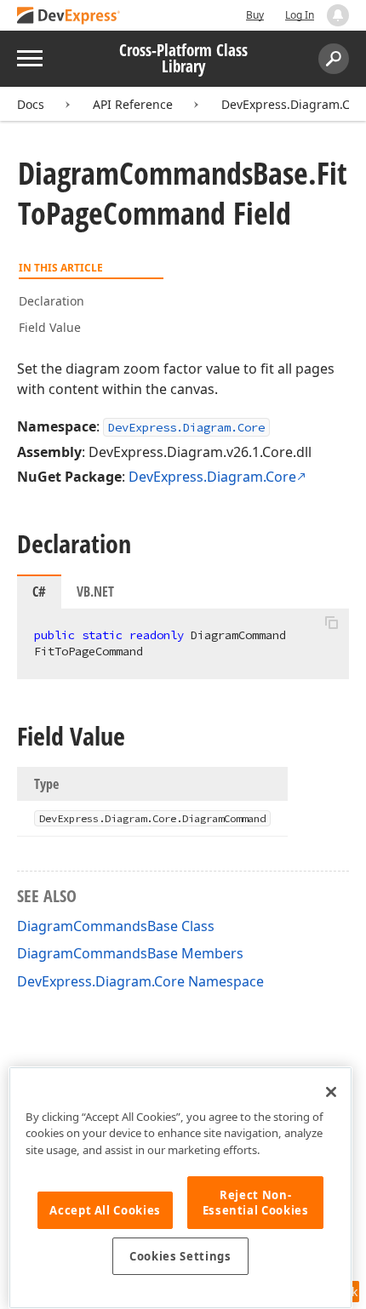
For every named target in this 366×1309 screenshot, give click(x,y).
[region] (180, 1187)
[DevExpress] (69, 16)
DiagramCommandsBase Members (130, 953)
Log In (299, 15)
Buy (255, 15)
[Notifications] (338, 15)
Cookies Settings (180, 1256)
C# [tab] (39, 591)
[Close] (331, 1092)
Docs (30, 104)
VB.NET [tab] (95, 591)
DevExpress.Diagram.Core (186, 427)
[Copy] (331, 623)
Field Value (50, 327)
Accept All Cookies (105, 1210)
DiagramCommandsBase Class (115, 926)
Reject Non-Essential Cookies (256, 1202)
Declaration (51, 301)
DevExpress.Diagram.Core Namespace (140, 981)
